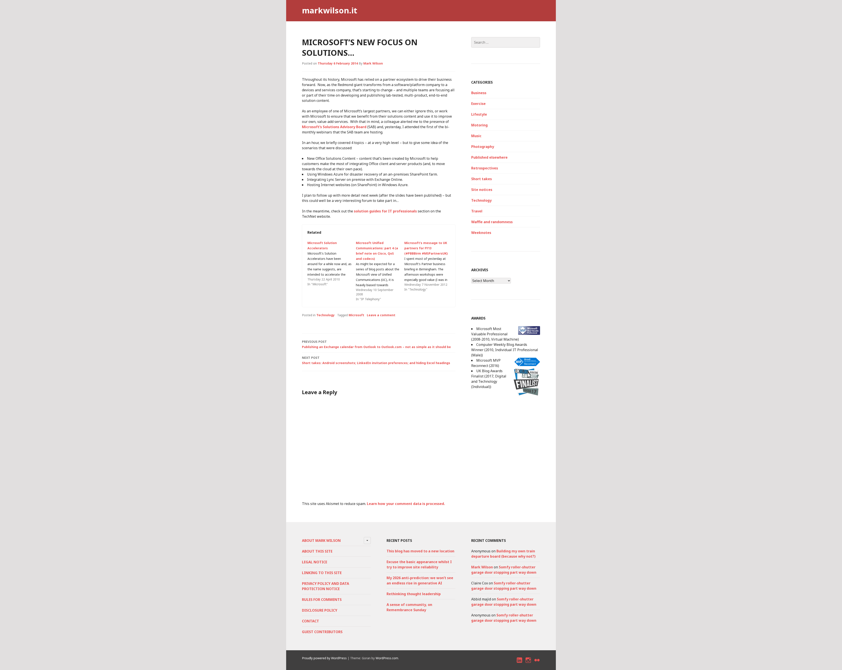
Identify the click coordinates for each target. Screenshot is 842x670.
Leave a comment (381, 315)
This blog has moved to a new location (420, 551)
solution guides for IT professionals (385, 211)
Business (478, 92)
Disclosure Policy (319, 610)
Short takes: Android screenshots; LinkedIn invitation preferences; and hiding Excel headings (376, 360)
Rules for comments (322, 599)
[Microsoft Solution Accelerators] (331, 263)
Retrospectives (484, 168)
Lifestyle (479, 114)
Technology (325, 315)
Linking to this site (322, 572)
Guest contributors (322, 631)
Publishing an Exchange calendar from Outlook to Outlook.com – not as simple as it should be (376, 344)
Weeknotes (481, 232)
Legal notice (314, 562)
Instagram (528, 664)
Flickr (537, 664)
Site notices (481, 189)
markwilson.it (329, 10)
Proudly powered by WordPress (324, 658)
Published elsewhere (489, 157)
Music (476, 135)
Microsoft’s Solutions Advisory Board (334, 126)
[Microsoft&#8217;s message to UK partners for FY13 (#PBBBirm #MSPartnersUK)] (428, 266)
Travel (476, 211)
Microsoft (356, 315)
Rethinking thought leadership (414, 593)
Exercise (478, 103)
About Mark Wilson (321, 540)
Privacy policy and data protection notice (325, 586)
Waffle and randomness (492, 221)
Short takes (481, 178)
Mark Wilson (373, 63)
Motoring (479, 125)
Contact (310, 621)
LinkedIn (520, 664)
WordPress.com (387, 658)
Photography (482, 146)
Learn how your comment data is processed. (406, 503)
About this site (317, 551)
